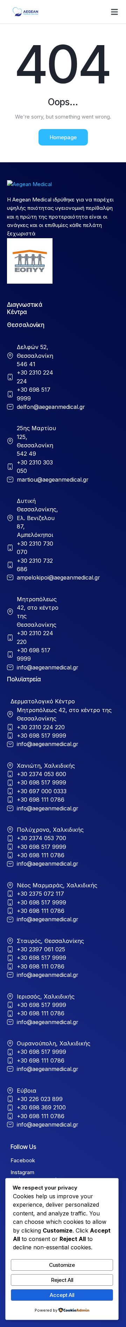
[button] (114, 11)
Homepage (63, 137)
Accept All (62, 1295)
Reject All (62, 1280)
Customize (62, 1265)
